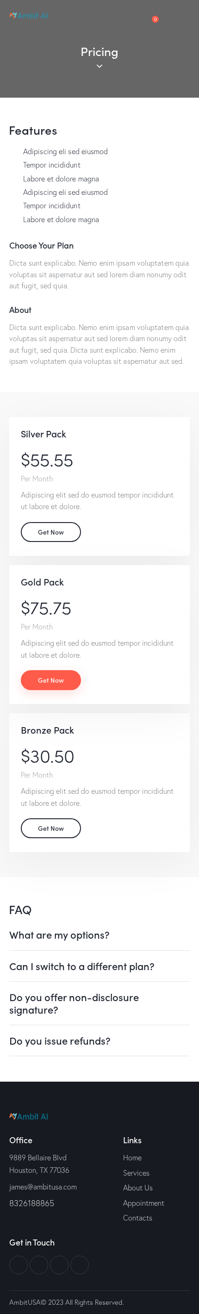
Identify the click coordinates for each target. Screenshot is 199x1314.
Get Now (51, 531)
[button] (99, 934)
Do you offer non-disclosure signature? (74, 1003)
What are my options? (59, 934)
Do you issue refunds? (60, 1040)
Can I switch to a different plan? (82, 966)
